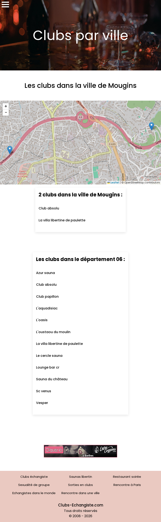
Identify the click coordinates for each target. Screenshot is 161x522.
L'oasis (42, 320)
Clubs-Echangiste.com (80, 505)
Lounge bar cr (47, 367)
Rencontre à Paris (127, 485)
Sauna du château (52, 379)
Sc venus (43, 391)
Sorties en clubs (80, 485)
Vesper (42, 402)
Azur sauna (45, 272)
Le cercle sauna (49, 355)
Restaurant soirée (127, 476)
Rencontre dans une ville (80, 493)
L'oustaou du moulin (53, 332)
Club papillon (47, 296)
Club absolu (49, 208)
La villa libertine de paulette (62, 220)
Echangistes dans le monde (34, 493)
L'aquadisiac (47, 308)
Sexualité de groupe (34, 485)
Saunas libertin (80, 476)
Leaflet (114, 182)
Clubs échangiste (34, 476)
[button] (9, 150)
